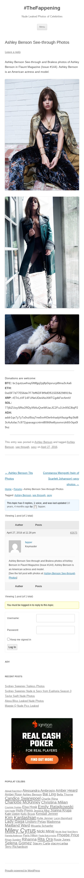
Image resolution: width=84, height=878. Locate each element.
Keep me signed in (20, 639)
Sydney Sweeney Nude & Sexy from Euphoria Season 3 (38, 691)
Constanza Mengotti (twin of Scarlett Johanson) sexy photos (61, 478)
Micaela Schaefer (42, 825)
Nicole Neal (60, 831)
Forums (18, 489)
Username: (13, 618)
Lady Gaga (14, 821)
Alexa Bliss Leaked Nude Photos (24, 700)
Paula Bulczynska (47, 835)
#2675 (73, 532)
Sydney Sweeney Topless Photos (25, 686)
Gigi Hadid (10, 811)
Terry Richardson (16, 846)
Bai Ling (49, 794)
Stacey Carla (41, 843)
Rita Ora (45, 839)
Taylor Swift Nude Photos (20, 695)
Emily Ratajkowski (55, 806)
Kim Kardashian (20, 817)
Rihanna (29, 839)
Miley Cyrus (20, 830)
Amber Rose (13, 794)
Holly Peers (24, 810)
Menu (42, 27)
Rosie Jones (62, 839)
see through (22, 447)
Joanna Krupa (60, 810)
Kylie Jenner (45, 818)
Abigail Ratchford (13, 791)
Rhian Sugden (13, 839)
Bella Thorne (65, 794)
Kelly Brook (28, 813)
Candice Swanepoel (23, 798)
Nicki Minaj (45, 831)
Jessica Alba (42, 810)
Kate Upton (12, 813)
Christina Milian (54, 802)
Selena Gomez (18, 843)
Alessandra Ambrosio (38, 791)
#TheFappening (42, 8)
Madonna (53, 821)
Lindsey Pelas (35, 821)
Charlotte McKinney (22, 802)
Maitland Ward (17, 825)
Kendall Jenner (47, 813)
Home (8, 489)
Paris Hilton (30, 835)
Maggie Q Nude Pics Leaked (22, 705)
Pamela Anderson (13, 835)
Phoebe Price (68, 835)
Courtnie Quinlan (13, 807)
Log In (12, 647)
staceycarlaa (59, 843)
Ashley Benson (43, 442)
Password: (13, 630)
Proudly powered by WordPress (22, 870)
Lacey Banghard (63, 818)
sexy (34, 447)
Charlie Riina (49, 798)
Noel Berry (72, 831)
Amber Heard (66, 790)
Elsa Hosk (29, 807)
